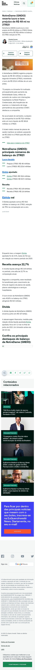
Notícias (9, 11)
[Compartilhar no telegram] (20, 373)
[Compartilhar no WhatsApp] (29, 373)
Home (4, 11)
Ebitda (9, 176)
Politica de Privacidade (24, 659)
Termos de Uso (5, 646)
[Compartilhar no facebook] (15, 373)
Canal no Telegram (27, 53)
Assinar (17, 531)
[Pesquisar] (24, 3)
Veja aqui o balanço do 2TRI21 (18, 143)
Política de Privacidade (8, 642)
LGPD (2, 649)
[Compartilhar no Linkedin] (11, 373)
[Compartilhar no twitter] (25, 373)
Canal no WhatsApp (11, 53)
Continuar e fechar (17, 664)
